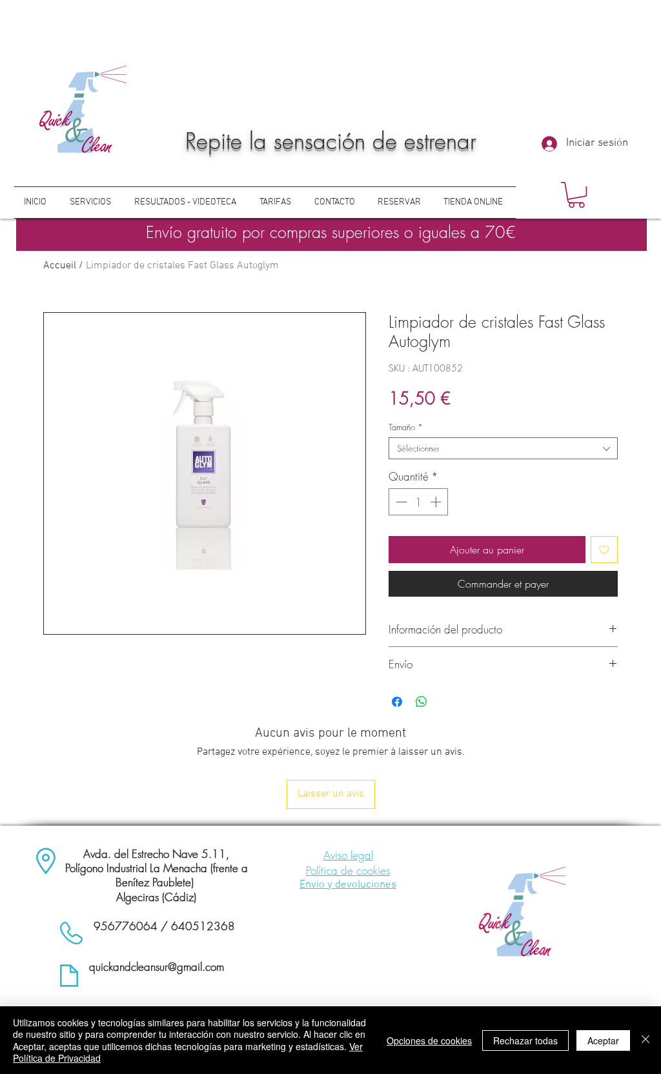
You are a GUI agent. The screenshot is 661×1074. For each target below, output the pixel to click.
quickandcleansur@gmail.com (156, 966)
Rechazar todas (525, 1040)
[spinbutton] (418, 502)
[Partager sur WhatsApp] (421, 702)
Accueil (59, 265)
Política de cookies (348, 870)
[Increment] (437, 502)
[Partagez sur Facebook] (397, 702)
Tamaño (406, 427)
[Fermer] (645, 1040)
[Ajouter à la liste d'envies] (604, 549)
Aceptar (603, 1040)
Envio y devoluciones (348, 885)
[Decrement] (400, 502)
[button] (576, 195)
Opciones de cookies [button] (429, 1040)
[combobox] (503, 448)
